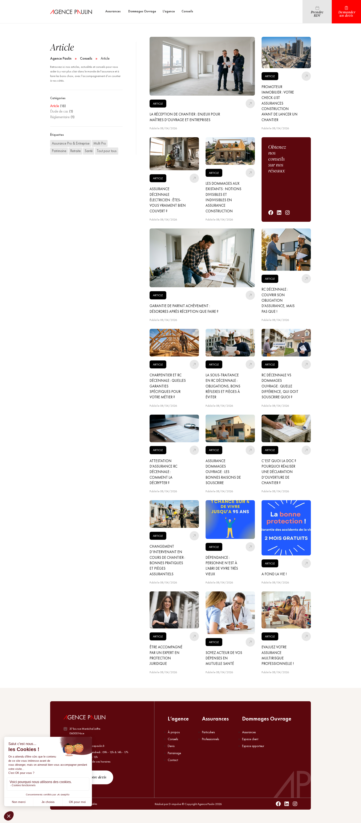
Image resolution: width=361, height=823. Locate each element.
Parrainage (174, 753)
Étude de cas (59, 111)
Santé (89, 151)
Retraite (75, 151)
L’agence (178, 718)
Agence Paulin (60, 58)
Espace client (250, 739)
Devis (171, 746)
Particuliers (208, 732)
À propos (174, 732)
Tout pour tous (107, 151)
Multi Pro (99, 143)
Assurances (215, 718)
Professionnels (210, 739)
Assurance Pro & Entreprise (70, 143)
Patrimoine (59, 151)
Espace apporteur (253, 746)
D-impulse (175, 804)
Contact (173, 760)
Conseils (86, 58)
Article (54, 106)
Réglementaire (60, 117)
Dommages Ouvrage (266, 718)
